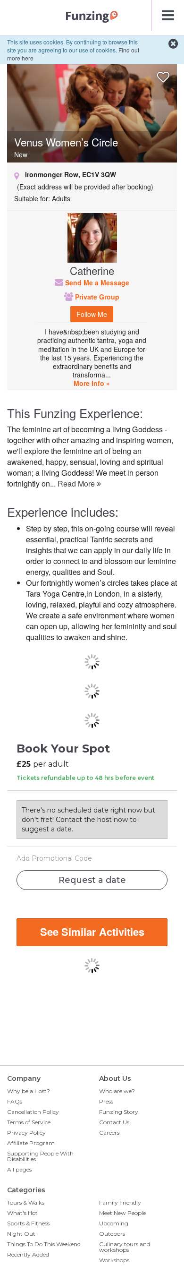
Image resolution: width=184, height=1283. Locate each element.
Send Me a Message (96, 282)
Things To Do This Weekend (44, 1244)
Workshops (114, 1260)
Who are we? (117, 1091)
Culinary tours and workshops (124, 1246)
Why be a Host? (28, 1091)
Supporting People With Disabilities (40, 1156)
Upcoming (113, 1223)
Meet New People (122, 1212)
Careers (109, 1132)
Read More (77, 483)
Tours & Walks (25, 1202)
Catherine (92, 270)
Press (106, 1101)
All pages (19, 1169)
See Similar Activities (92, 931)
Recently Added (28, 1254)
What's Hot (22, 1212)
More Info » (92, 383)
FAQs (14, 1101)
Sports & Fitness (28, 1223)
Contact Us (114, 1122)
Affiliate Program (31, 1142)
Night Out (21, 1233)
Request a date (92, 880)
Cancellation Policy (33, 1111)
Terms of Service (28, 1122)
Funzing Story (118, 1111)
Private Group (96, 296)
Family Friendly (120, 1202)
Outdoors (112, 1233)
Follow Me (91, 314)
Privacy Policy (26, 1132)
